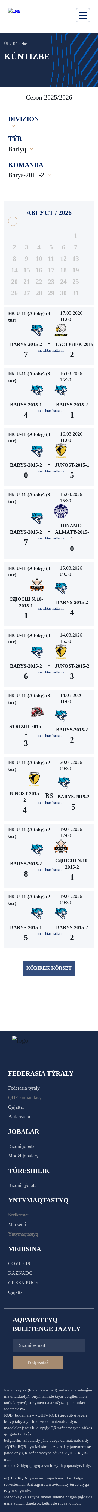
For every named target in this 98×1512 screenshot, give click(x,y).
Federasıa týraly (24, 1088)
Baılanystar (19, 1116)
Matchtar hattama (51, 350)
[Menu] (83, 15)
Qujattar (16, 1107)
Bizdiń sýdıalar (23, 1185)
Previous (11, 97)
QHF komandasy (25, 1097)
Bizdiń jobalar (22, 1146)
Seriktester (18, 1215)
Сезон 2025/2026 (49, 97)
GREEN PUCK (23, 1282)
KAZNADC (20, 1273)
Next (88, 97)
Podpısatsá (37, 1362)
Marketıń (17, 1224)
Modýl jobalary (23, 1155)
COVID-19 (19, 1263)
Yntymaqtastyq (23, 1234)
